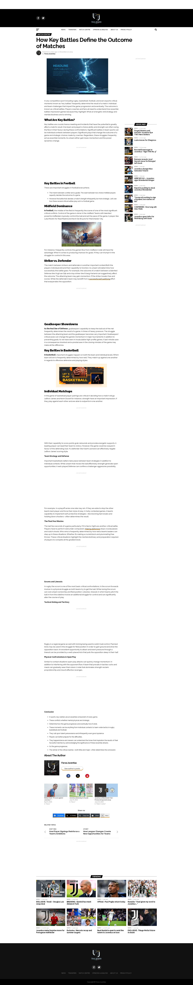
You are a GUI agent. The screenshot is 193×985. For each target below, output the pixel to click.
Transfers (72, 29)
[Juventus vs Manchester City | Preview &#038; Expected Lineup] (106, 790)
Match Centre (84, 29)
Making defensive (92, 529)
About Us (114, 29)
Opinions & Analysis (100, 29)
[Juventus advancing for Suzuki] (81, 790)
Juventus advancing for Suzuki (78, 798)
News (63, 29)
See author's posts (72, 768)
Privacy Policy (126, 29)
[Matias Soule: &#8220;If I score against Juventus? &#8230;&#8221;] (55, 790)
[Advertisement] (96, 4)
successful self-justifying (99, 279)
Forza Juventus (49, 54)
